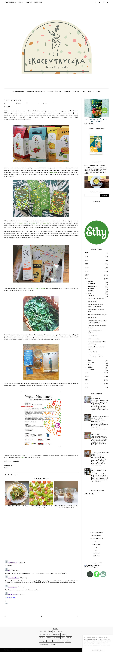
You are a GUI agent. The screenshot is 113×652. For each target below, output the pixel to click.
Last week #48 (92, 352)
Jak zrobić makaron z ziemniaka (17, 506)
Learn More (95, 650)
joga (63, 637)
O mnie (21, 2)
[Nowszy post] (4, 616)
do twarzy (49, 637)
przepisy (49, 641)
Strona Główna (10, 2)
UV (45, 103)
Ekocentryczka (18, 650)
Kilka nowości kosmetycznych (97, 314)
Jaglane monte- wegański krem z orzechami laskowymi (66, 506)
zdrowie (68, 641)
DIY (84, 91)
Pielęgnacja (97, 544)
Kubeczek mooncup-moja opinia (100, 453)
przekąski (42, 641)
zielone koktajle (44, 644)
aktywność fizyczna (45, 634)
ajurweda (60, 631)
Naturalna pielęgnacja (36, 91)
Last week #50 (92, 317)
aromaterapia (56, 634)
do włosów (57, 637)
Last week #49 (92, 336)
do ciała (42, 637)
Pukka (41, 103)
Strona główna (97, 535)
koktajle (69, 637)
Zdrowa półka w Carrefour (96, 298)
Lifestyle (97, 91)
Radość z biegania (93, 339)
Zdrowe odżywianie (55, 91)
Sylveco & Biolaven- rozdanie (99, 399)
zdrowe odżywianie (52, 103)
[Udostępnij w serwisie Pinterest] (18, 475)
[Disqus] (41, 534)
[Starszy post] (78, 616)
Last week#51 (92, 301)
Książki (30, 103)
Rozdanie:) (95, 434)
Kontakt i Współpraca (34, 2)
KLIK (22, 457)
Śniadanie (53, 644)
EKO (89, 91)
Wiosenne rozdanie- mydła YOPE (99, 417)
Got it (101, 650)
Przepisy (77, 91)
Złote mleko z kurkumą (94, 165)
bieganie (64, 634)
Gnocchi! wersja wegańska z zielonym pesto (41, 506)
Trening (67, 91)
